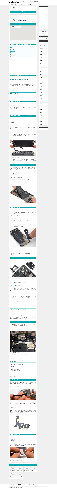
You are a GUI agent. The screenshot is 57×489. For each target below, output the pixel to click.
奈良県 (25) (41, 92)
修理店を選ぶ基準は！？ (39, 4)
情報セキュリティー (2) (42, 45)
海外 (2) (40, 42)
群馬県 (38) (41, 63)
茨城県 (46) (41, 60)
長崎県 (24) (41, 112)
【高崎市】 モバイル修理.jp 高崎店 (33, 470)
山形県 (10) (41, 57)
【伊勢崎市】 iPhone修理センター (19, 470)
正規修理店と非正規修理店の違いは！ (32, 4)
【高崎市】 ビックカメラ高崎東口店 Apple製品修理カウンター (12, 477)
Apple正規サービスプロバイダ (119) (43, 48)
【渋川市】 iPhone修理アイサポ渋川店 (12, 470)
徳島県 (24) (41, 103)
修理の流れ (25, 4)
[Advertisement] (23, 66)
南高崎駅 (21, 460)
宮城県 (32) (41, 54)
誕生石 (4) (41, 124)
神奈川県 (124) (41, 69)
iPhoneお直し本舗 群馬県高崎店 (19, 477)
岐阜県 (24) (41, 80)
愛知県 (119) (41, 83)
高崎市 (13, 460)
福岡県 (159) (41, 109)
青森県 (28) (41, 51)
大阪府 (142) (41, 89)
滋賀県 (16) (41, 86)
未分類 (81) (41, 121)
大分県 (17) (41, 115)
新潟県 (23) (41, 71)
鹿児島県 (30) (41, 118)
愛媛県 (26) (41, 106)
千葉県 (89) (41, 66)
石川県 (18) (41, 74)
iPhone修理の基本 (11, 4)
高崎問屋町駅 (18, 460)
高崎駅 (15, 460)
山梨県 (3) (41, 77)
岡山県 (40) (41, 98)
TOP (16, 484)
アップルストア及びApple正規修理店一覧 (18, 4)
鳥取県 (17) (41, 95)
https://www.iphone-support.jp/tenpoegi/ (22, 20)
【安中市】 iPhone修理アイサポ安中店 (26, 470)
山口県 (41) (41, 101)
